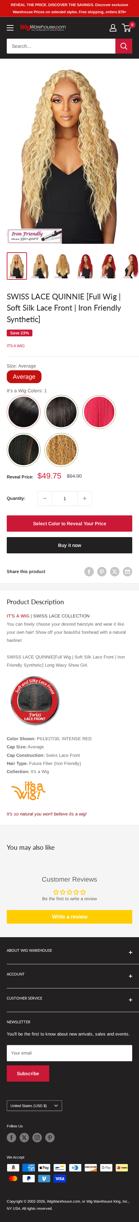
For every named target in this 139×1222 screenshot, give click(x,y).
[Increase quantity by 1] (85, 498)
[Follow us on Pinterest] (50, 1137)
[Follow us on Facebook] (11, 1137)
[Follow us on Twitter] (24, 1137)
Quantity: (16, 498)
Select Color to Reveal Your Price (69, 523)
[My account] (113, 28)
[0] (126, 28)
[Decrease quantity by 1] (45, 498)
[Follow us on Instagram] (37, 1137)
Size (21, 366)
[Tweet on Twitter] (114, 571)
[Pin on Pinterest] (102, 571)
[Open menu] (10, 28)
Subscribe (28, 1073)
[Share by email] (127, 571)
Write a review (69, 917)
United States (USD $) (28, 1106)
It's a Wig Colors (27, 390)
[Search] (123, 46)
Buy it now (69, 545)
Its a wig (16, 345)
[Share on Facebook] (89, 571)
